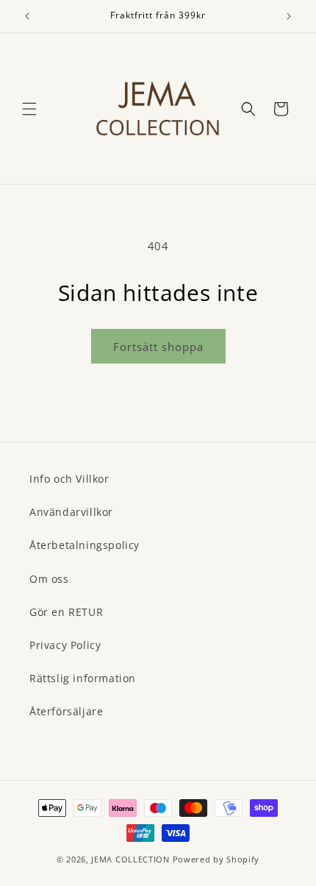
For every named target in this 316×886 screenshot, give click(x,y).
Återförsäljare (66, 711)
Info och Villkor (69, 479)
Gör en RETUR (66, 612)
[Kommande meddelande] (289, 16)
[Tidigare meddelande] (27, 16)
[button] (29, 109)
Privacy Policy (65, 645)
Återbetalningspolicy (84, 545)
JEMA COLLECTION (130, 859)
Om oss (49, 579)
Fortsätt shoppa (158, 346)
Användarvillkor (71, 512)
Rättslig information (82, 678)
